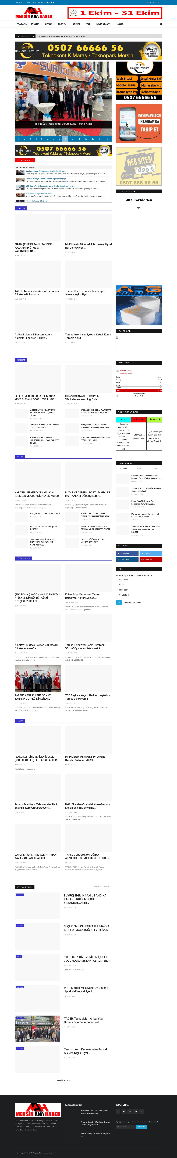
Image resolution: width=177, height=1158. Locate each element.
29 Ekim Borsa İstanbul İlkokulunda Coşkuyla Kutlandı (146, 489)
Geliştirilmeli (124, 595)
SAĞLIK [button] (119, 24)
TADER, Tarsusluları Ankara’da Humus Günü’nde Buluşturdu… (37, 293)
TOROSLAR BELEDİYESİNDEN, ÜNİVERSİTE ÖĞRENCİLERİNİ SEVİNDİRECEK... (42, 542)
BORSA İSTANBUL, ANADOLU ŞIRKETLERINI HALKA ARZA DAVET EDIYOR (44, 440)
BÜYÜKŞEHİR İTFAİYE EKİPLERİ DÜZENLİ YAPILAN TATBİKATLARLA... (96, 515)
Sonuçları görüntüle (132, 602)
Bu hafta (123, 468)
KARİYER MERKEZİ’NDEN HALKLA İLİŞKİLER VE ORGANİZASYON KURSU (37, 494)
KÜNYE (27, 2)
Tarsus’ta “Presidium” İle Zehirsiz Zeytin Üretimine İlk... (44, 426)
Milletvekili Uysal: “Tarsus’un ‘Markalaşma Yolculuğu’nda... (82, 397)
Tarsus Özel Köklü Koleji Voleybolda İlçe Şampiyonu (60, 36)
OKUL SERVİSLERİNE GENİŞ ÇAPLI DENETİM (44, 527)
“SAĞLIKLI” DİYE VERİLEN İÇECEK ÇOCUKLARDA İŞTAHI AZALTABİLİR (36, 758)
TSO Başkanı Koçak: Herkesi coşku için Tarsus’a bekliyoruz (88, 697)
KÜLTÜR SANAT (23, 558)
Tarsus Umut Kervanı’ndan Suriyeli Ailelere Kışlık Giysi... (85, 293)
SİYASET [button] (49, 24)
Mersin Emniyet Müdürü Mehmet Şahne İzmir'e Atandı (145, 515)
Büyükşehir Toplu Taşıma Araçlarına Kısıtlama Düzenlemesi (94, 1112)
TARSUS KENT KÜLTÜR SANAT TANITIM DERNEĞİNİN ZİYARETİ (33, 697)
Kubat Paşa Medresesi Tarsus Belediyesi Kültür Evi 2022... (82, 596)
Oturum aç (147, 2)
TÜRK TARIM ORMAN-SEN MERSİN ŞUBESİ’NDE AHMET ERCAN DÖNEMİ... (145, 529)
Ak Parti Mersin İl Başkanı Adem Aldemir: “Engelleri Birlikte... (33, 336)
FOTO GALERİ (38, 2)
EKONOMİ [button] (63, 24)
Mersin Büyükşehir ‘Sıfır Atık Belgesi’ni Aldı (95, 1135)
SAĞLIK (20, 721)
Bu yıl (155, 468)
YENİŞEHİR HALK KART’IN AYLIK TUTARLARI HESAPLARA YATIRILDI (95, 426)
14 (100, 138)
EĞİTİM (20, 456)
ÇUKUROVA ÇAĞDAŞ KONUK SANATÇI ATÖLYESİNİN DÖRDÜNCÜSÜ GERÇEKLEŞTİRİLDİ (37, 598)
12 (86, 138)
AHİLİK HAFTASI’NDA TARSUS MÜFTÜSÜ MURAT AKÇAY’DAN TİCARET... (42, 413)
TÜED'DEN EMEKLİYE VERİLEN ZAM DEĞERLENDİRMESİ (95, 439)
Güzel (121, 585)
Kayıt (157, 2)
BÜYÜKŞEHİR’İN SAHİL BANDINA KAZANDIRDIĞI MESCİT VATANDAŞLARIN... (34, 248)
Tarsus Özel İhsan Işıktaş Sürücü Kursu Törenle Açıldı (88, 336)
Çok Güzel (123, 579)
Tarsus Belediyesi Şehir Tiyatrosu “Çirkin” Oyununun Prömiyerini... (85, 646)
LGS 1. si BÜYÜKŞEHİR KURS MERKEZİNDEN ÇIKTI (92, 540)
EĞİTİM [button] (76, 24)
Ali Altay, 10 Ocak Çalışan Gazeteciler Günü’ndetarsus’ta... (36, 646)
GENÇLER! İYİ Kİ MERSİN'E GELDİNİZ (45, 514)
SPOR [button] (88, 24)
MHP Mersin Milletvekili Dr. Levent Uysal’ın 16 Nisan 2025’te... (85, 758)
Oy (119, 602)
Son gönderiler (25, 887)
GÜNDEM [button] (35, 24)
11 (78, 138)
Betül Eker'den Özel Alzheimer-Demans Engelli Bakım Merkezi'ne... (88, 806)
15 (107, 138)
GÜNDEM (21, 208)
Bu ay (139, 468)
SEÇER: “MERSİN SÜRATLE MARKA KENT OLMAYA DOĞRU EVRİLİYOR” (35, 397)
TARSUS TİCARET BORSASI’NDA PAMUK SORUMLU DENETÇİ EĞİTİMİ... (96, 527)
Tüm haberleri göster (101, 886)
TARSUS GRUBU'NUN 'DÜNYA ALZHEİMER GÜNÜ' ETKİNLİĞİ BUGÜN (87, 856)
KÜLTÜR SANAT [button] (103, 24)
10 (71, 138)
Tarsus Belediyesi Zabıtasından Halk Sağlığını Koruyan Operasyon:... (36, 806)
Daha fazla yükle (63, 1080)
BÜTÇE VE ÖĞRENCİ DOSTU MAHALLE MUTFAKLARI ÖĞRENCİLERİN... (87, 494)
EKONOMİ (21, 360)
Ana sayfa (22, 24)
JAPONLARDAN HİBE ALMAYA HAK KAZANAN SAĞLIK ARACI (35, 856)
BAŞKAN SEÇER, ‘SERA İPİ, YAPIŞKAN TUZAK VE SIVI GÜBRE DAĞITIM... (96, 411)
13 (93, 138)
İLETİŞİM (19, 2)
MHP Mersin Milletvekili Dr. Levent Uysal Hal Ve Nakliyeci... (88, 246)
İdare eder (123, 590)
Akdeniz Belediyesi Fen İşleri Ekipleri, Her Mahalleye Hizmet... (95, 1123)
